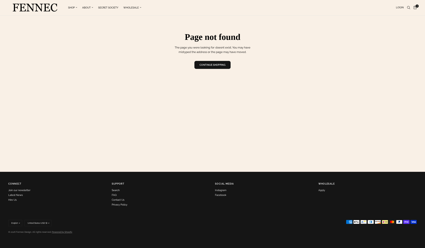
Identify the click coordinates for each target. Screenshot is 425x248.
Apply (321, 190)
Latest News (15, 195)
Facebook (220, 195)
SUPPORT (118, 184)
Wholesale (131, 7)
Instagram (220, 190)
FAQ (114, 195)
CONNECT (15, 184)
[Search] (408, 7)
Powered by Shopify (62, 232)
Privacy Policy (119, 204)
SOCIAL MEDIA (224, 184)
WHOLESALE (326, 184)
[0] (414, 7)
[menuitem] (73, 7)
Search (116, 190)
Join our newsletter (19, 190)
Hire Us (12, 199)
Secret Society (108, 7)
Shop (71, 7)
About (86, 7)
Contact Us (118, 199)
